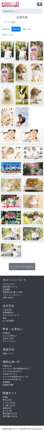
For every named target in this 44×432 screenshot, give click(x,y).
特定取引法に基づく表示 (13, 292)
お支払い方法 (8, 338)
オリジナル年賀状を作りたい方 (15, 377)
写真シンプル (7, 35)
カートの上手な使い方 (12, 379)
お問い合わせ (8, 297)
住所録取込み (8, 312)
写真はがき (7, 366)
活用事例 (6, 382)
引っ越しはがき (9, 405)
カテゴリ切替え (9, 22)
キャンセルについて (11, 315)
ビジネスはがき (9, 402)
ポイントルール (9, 341)
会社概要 (6, 289)
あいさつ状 (7, 411)
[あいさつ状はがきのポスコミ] (13, 4)
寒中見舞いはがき (10, 416)
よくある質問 (8, 320)
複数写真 (6, 29)
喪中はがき (7, 400)
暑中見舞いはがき (10, 413)
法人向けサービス (10, 374)
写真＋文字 (26, 29)
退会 (4, 318)
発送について (8, 353)
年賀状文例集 (8, 385)
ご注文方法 (7, 310)
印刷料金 (6, 333)
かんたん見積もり (10, 336)
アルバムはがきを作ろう (13, 371)
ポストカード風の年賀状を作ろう (16, 368)
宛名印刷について (10, 287)
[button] (22, 266)
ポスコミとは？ (9, 284)
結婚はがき (7, 408)
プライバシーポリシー (12, 295)
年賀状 (5, 397)
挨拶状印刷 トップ (11, 11)
